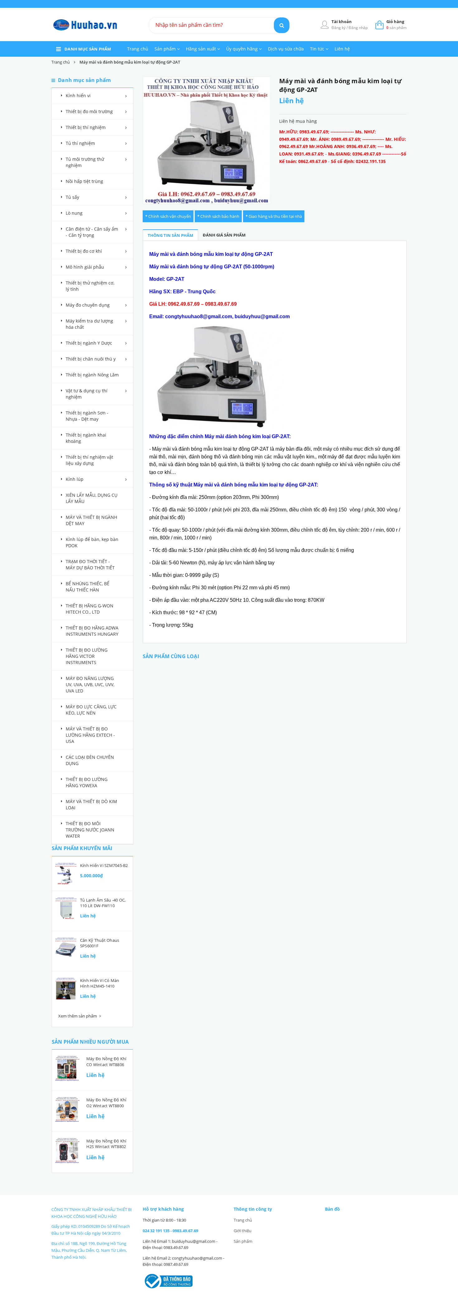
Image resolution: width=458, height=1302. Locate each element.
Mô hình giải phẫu (85, 267)
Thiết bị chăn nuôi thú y (91, 359)
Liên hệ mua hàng (298, 121)
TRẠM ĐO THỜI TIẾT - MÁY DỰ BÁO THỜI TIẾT (90, 564)
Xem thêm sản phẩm (78, 1016)
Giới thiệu (242, 1230)
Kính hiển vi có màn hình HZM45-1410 (99, 983)
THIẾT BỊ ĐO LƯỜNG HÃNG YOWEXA (86, 782)
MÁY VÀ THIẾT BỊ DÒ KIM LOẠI (91, 804)
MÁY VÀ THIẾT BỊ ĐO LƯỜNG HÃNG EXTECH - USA (90, 735)
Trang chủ (137, 49)
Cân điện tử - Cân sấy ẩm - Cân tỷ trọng (92, 232)
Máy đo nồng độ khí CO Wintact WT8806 (106, 1061)
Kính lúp (74, 479)
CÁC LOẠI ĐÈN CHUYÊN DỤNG (90, 760)
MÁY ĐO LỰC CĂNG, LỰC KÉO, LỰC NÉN (91, 710)
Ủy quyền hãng (242, 49)
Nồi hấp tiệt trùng (84, 181)
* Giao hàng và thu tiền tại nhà (274, 216)
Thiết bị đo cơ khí (84, 251)
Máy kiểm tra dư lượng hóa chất (89, 324)
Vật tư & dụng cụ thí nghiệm (86, 394)
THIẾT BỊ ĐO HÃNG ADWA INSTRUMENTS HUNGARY (92, 631)
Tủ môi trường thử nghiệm (85, 162)
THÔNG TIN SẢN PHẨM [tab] (170, 235)
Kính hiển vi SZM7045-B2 (104, 865)
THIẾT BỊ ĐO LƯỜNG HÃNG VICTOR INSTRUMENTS (86, 656)
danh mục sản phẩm (87, 49)
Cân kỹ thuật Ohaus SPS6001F (99, 943)
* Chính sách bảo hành (218, 216)
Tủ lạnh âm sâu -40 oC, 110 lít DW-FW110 (103, 902)
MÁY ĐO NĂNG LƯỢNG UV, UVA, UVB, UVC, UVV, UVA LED (90, 684)
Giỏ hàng (395, 21)
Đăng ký (339, 27)
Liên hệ (342, 49)
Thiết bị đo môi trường (89, 111)
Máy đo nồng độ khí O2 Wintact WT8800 (106, 1102)
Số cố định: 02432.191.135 (358, 161)
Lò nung (74, 213)
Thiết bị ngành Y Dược (89, 343)
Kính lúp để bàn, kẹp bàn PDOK (92, 542)
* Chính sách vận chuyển (168, 216)
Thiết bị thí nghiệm (86, 127)
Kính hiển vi (78, 95)
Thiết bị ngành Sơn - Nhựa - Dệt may (87, 416)
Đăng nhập (358, 27)
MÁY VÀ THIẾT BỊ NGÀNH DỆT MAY (91, 520)
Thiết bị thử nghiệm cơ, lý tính (90, 286)
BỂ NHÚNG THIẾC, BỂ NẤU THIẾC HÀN (87, 587)
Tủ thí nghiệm (80, 143)
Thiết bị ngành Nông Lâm (92, 375)
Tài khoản (342, 21)
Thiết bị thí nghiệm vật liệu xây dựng (89, 460)
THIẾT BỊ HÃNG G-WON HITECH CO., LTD (89, 609)
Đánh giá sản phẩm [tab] (224, 235)
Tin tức (318, 49)
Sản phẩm (166, 49)
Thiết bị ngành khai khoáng (86, 438)
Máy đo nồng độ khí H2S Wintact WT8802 (106, 1143)
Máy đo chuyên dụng (88, 305)
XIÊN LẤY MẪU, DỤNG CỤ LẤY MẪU (91, 498)
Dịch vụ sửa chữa (286, 49)
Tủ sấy (72, 197)
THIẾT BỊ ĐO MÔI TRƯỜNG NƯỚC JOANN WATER (90, 830)
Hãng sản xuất (201, 49)
